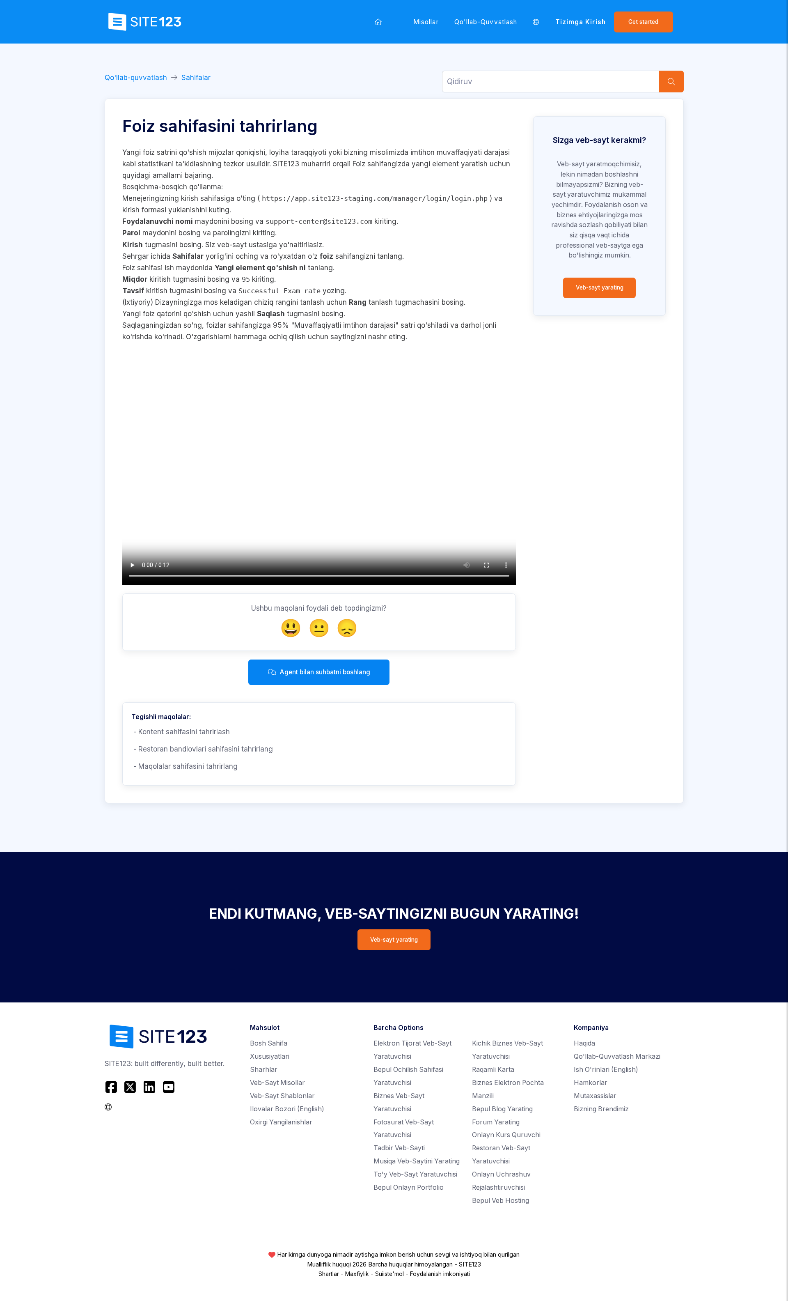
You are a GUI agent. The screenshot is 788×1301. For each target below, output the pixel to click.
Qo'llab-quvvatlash (485, 22)
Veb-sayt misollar (277, 1083)
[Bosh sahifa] (378, 22)
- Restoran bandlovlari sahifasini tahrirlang (202, 749)
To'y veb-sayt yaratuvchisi (415, 1174)
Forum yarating (496, 1122)
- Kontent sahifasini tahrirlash (180, 732)
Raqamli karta (493, 1069)
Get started (643, 21)
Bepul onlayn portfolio (408, 1187)
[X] (130, 1087)
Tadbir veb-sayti (399, 1148)
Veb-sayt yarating (599, 287)
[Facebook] (112, 1087)
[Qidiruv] (671, 81)
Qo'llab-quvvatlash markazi (617, 1056)
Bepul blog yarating (502, 1109)
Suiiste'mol (389, 1274)
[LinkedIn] (149, 1087)
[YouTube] (168, 1087)
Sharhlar (263, 1069)
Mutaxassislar (595, 1096)
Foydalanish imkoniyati (440, 1274)
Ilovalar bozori (287, 1109)
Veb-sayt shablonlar (282, 1096)
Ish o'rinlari (606, 1069)
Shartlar (328, 1274)
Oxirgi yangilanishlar (281, 1122)
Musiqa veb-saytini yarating (416, 1161)
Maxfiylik (357, 1274)
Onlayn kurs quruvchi (506, 1135)
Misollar (426, 22)
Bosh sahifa (268, 1043)
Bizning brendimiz (601, 1109)
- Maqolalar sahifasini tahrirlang (184, 766)
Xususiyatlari (269, 1056)
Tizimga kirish (580, 22)
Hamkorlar (590, 1083)
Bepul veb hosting (500, 1200)
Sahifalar (196, 78)
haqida (584, 1043)
